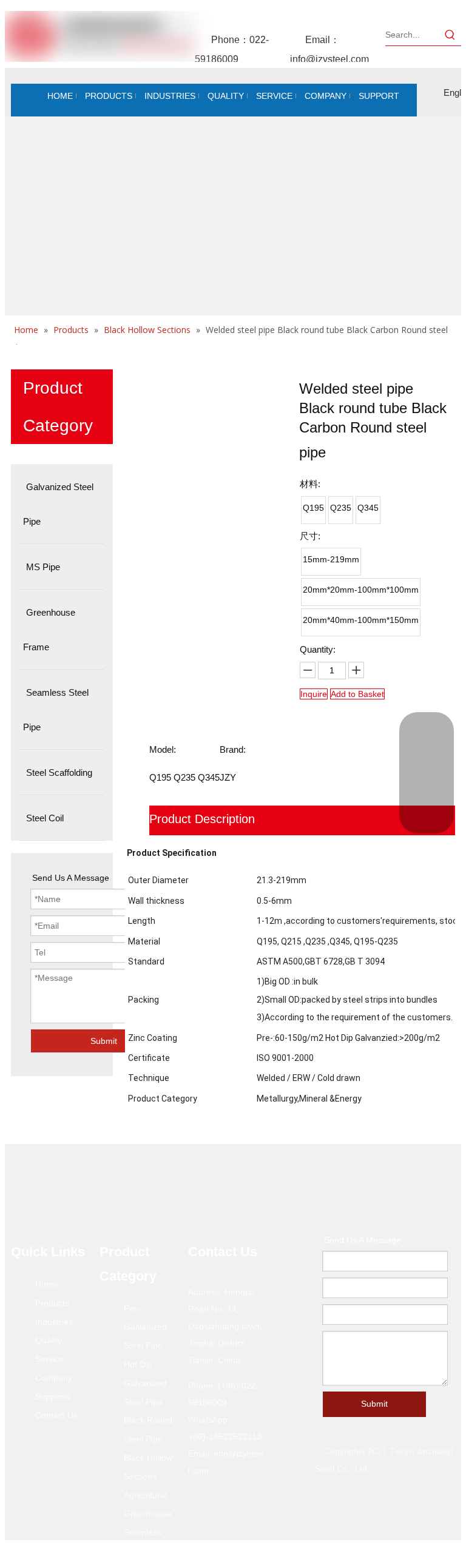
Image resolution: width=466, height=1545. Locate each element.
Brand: (233, 749)
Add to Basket (357, 694)
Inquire (313, 694)
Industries (54, 1322)
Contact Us (56, 1415)
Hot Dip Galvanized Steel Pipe (145, 1383)
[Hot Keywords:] (450, 34)
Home (46, 1284)
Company (53, 1377)
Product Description (202, 819)
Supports (52, 1396)
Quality (48, 1340)
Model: (162, 749)
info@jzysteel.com (329, 59)
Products (52, 1303)
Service (49, 1359)
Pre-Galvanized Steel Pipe (145, 1327)
